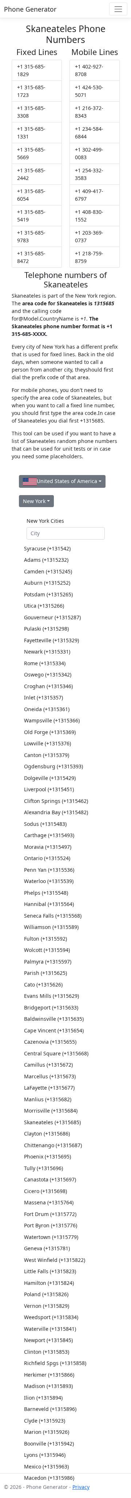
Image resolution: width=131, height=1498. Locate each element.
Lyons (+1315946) (45, 1454)
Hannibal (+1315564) (49, 904)
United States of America (67, 481)
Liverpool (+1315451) (49, 789)
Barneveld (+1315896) (50, 1408)
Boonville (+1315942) (49, 1443)
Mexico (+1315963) (46, 1466)
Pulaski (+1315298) (46, 628)
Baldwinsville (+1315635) (54, 1018)
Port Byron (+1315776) (50, 1225)
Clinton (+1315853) (46, 1351)
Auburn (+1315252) (47, 582)
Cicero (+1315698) (45, 1191)
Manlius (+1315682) (47, 1099)
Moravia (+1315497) (47, 846)
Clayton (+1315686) (47, 1133)
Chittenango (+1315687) (53, 1145)
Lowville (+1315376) (47, 743)
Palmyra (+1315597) (47, 961)
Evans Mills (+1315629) (51, 995)
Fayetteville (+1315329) (51, 640)
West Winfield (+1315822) (54, 1259)
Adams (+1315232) (46, 559)
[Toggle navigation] (118, 9)
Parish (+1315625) (45, 972)
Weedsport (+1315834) (51, 1317)
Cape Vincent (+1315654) (54, 1030)
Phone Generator (30, 9)
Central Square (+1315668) (56, 1053)
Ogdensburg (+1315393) (53, 766)
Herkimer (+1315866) (49, 1374)
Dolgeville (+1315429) (50, 778)
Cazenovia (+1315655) (50, 1041)
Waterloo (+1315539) (49, 881)
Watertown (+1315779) (51, 1237)
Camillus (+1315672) (48, 1064)
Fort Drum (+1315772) (50, 1214)
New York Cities (45, 520)
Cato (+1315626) (43, 984)
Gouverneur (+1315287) (52, 617)
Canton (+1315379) (46, 755)
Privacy (81, 1486)
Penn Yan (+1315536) (49, 869)
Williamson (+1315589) (51, 926)
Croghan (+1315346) (48, 686)
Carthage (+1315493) (49, 835)
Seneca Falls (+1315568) (53, 915)
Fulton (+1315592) (45, 938)
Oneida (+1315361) (47, 709)
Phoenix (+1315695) (47, 1156)
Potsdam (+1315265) (48, 594)
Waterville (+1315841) (50, 1328)
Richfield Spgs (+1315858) (55, 1363)
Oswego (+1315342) (47, 674)
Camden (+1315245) (48, 571)
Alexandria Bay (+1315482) (56, 812)
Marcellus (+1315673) (50, 1076)
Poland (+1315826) (46, 1294)
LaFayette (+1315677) (49, 1087)
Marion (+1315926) (46, 1431)
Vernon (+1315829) (46, 1305)
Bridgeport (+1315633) (51, 1007)
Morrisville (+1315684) (51, 1110)
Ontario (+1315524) (47, 858)
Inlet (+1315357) (43, 697)
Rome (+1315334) (45, 663)
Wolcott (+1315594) (47, 949)
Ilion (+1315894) (43, 1397)
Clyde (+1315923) (44, 1420)
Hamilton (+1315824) (49, 1282)
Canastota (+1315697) (50, 1179)
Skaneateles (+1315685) (52, 1122)
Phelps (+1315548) (46, 892)
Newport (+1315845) (48, 1340)
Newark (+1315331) (47, 651)
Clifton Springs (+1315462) (56, 800)
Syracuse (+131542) (47, 548)
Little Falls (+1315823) (50, 1271)
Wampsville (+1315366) (52, 720)
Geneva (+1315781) (47, 1248)
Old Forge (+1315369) (50, 732)
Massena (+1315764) (49, 1202)
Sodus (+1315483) (45, 823)
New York (34, 501)
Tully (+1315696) (43, 1168)
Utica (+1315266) (44, 605)
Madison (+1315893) (48, 1386)
